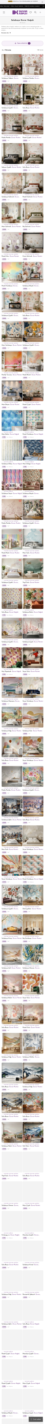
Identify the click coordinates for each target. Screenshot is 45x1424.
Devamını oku (5, 32)
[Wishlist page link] (30, 12)
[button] (4, 12)
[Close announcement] (42, 2)
